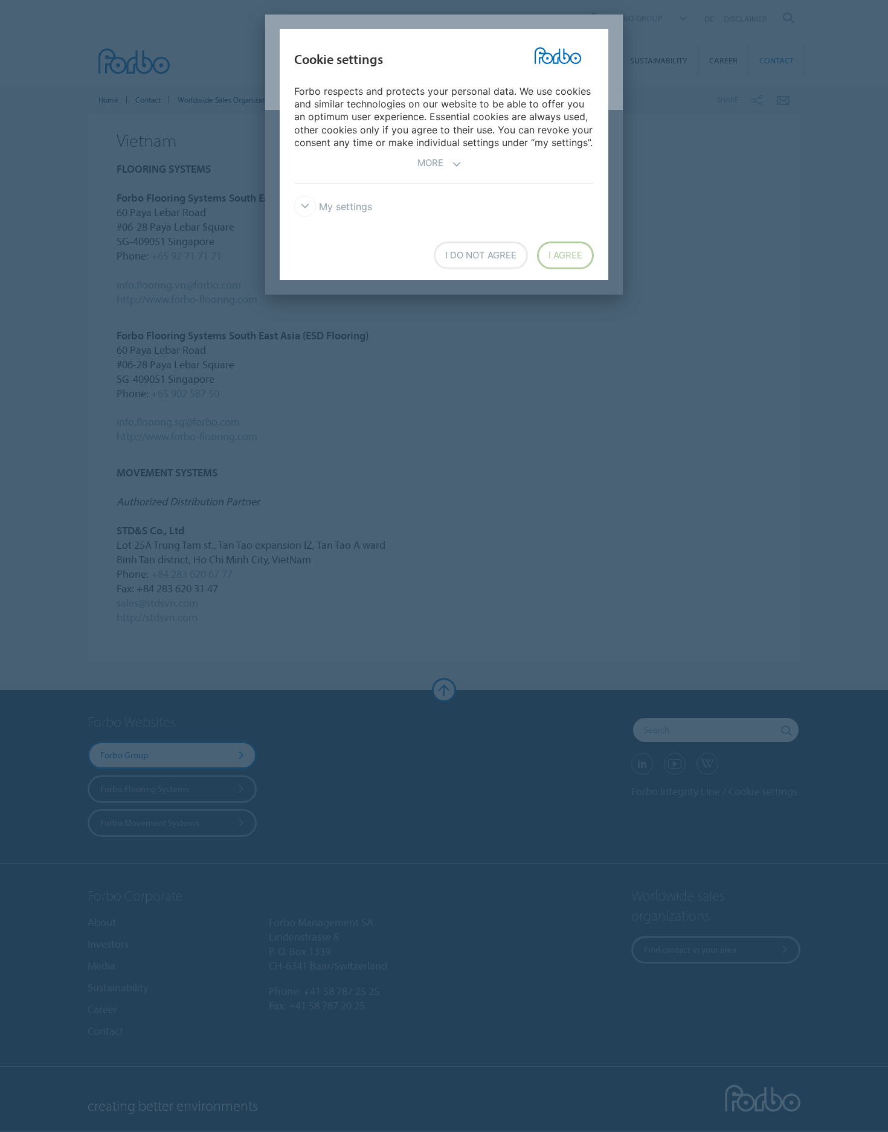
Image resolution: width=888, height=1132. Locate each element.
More (430, 162)
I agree (565, 255)
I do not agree (480, 255)
